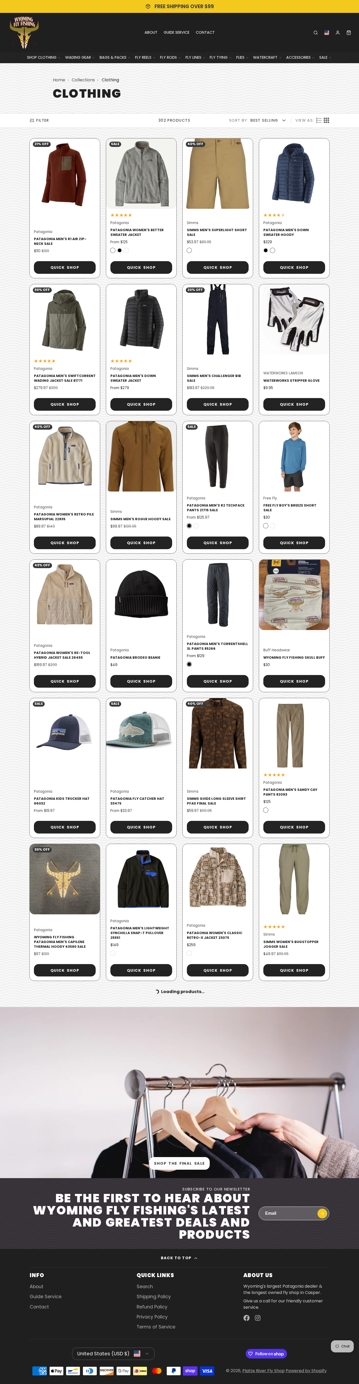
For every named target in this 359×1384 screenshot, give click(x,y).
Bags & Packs (113, 57)
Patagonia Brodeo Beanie (141, 626)
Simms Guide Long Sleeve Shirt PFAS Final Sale (218, 768)
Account (337, 32)
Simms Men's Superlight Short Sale (218, 208)
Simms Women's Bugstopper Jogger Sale (294, 912)
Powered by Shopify (306, 1371)
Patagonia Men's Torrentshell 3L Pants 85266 (218, 626)
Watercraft (265, 57)
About (151, 32)
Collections (83, 80)
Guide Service (176, 32)
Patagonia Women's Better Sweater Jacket (141, 208)
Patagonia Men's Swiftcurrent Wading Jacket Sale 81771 (65, 349)
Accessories (298, 57)
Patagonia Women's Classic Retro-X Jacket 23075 (218, 912)
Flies (240, 57)
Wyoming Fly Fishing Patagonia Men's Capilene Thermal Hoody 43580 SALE (65, 912)
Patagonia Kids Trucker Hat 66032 (65, 768)
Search (145, 1286)
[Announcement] (179, 6)
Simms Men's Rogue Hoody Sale (141, 487)
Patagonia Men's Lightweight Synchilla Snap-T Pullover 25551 (141, 912)
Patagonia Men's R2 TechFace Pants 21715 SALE (218, 487)
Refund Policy (152, 1307)
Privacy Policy (152, 1317)
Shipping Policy (154, 1296)
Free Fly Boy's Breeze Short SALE (294, 487)
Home (59, 80)
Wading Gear (78, 57)
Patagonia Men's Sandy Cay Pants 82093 (294, 768)
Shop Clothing (42, 57)
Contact (205, 32)
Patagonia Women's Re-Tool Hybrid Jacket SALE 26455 (65, 626)
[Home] (24, 32)
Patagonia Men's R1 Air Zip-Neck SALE (65, 208)
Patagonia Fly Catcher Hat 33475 (141, 768)
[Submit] (322, 1213)
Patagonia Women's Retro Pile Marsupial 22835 (65, 487)
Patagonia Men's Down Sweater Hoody (294, 208)
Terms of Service (156, 1327)
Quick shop (64, 267)
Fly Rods (168, 57)
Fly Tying (219, 57)
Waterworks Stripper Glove (294, 349)
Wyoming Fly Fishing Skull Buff (294, 626)
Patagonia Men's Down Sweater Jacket (141, 349)
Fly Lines (193, 57)
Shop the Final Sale (179, 1163)
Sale (323, 57)
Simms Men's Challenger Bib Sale (218, 349)
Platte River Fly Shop (263, 1371)
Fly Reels (143, 57)
